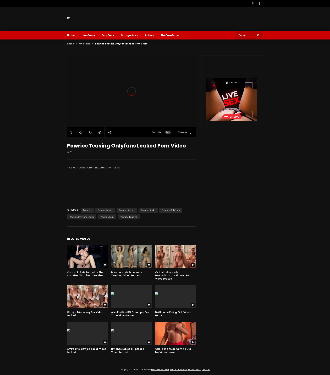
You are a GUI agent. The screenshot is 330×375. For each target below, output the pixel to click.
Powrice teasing (129, 216)
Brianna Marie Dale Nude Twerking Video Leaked (126, 274)
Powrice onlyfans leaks (82, 216)
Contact (206, 369)
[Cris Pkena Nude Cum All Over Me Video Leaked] (175, 333)
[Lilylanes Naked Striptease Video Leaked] (131, 333)
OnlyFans (108, 35)
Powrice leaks (105, 210)
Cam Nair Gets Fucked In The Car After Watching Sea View (85, 274)
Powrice (87, 210)
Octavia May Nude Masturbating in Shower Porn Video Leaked (173, 276)
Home (71, 35)
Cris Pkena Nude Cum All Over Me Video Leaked (173, 350)
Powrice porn (107, 216)
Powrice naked (126, 210)
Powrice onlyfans (171, 210)
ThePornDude (170, 35)
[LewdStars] (74, 19)
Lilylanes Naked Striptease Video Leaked (127, 350)
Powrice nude (148, 210)
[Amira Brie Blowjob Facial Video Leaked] (87, 333)
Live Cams (88, 35)
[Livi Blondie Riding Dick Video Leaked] (175, 296)
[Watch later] (252, 3)
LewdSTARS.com (160, 369)
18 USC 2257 (194, 369)
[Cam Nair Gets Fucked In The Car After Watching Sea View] (87, 256)
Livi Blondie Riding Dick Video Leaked (173, 313)
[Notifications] (259, 3)
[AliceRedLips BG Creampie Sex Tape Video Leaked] (131, 296)
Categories (128, 35)
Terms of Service (179, 369)
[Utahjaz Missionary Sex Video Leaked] (87, 296)
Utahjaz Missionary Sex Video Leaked (85, 313)
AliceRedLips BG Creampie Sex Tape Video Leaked (130, 313)
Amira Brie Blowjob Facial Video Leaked (86, 350)
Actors (149, 35)
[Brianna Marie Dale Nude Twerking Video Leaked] (131, 256)
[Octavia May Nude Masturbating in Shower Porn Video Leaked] (175, 256)
